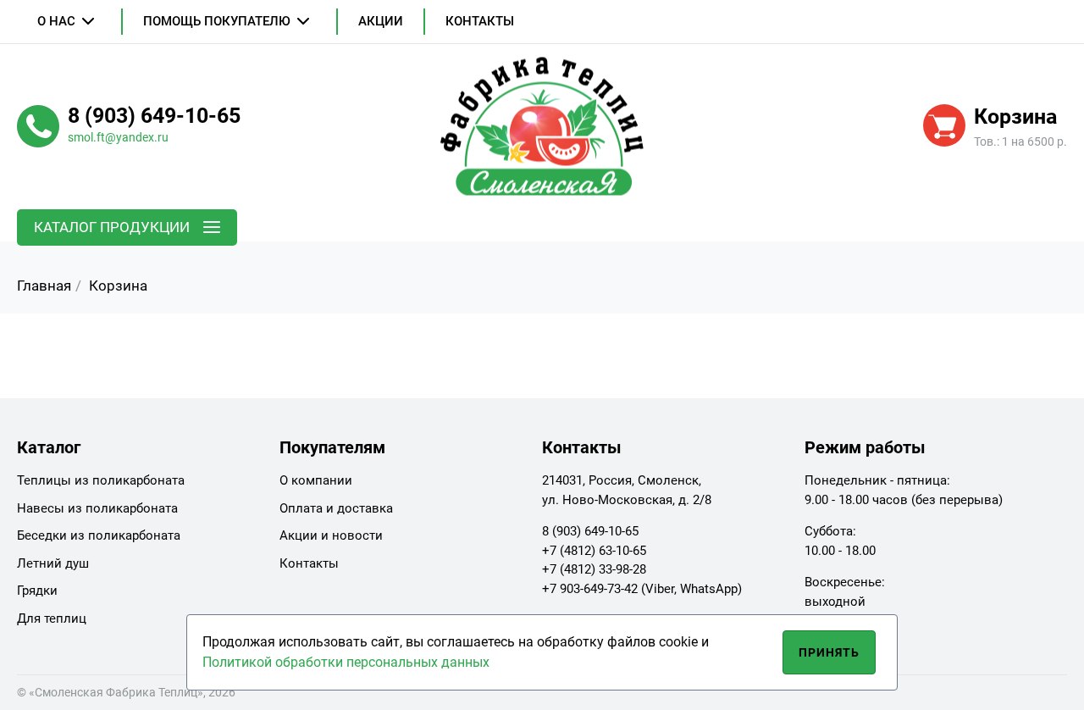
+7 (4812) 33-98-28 (594, 569)
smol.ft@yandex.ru (118, 137)
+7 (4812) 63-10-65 (594, 550)
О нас (56, 21)
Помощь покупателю (216, 21)
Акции (380, 21)
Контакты (479, 21)
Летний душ (53, 563)
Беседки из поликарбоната (98, 535)
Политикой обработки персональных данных (345, 662)
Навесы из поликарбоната (97, 508)
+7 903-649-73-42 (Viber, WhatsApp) (642, 588)
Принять (829, 652)
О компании (315, 480)
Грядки (37, 590)
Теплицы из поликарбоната (101, 480)
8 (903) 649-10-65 (590, 531)
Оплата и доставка (336, 508)
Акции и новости (331, 535)
